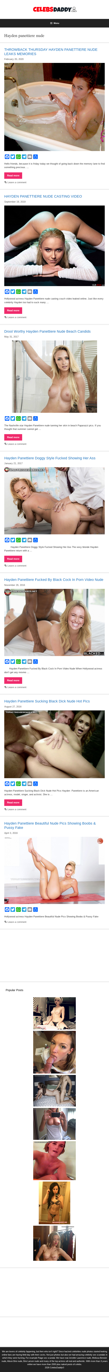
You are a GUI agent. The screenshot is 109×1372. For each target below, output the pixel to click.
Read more (14, 176)
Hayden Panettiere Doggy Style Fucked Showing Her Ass (50, 458)
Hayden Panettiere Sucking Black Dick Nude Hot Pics (47, 701)
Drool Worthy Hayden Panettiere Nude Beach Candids (47, 331)
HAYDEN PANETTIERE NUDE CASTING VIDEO (43, 196)
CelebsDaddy (56, 1367)
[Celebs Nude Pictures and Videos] (54, 9)
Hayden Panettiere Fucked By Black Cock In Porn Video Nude (53, 580)
